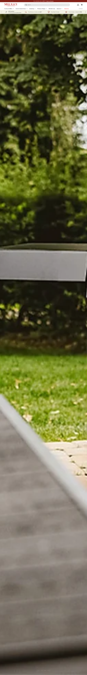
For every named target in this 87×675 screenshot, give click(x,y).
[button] (81, 4)
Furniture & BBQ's (8, 8)
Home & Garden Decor (21, 8)
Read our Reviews (49, 1)
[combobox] (47, 4)
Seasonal (59, 8)
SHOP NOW (47, 38)
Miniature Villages (41, 8)
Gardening (31, 8)
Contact (81, 8)
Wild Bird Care (52, 8)
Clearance (66, 8)
